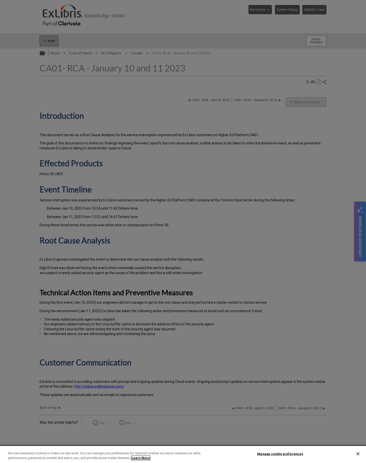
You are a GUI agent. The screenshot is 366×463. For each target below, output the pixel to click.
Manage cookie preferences (280, 454)
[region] (183, 454)
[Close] (358, 453)
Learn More (140, 458)
